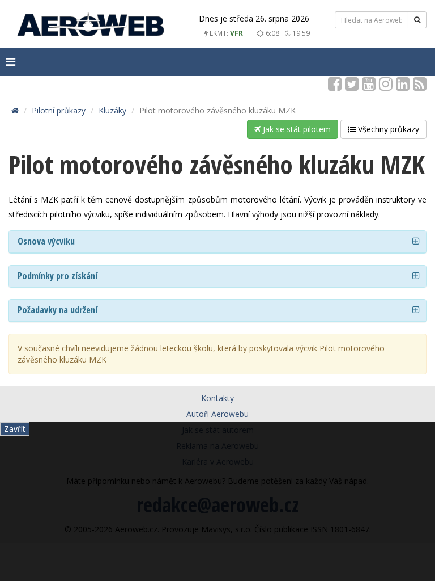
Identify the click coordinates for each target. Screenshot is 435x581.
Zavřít (14, 428)
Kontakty (217, 398)
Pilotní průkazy (59, 110)
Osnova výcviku (46, 241)
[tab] (217, 242)
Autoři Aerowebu (217, 414)
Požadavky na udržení (57, 310)
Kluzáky (112, 110)
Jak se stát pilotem (296, 129)
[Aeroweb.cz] (90, 25)
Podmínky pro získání (57, 276)
